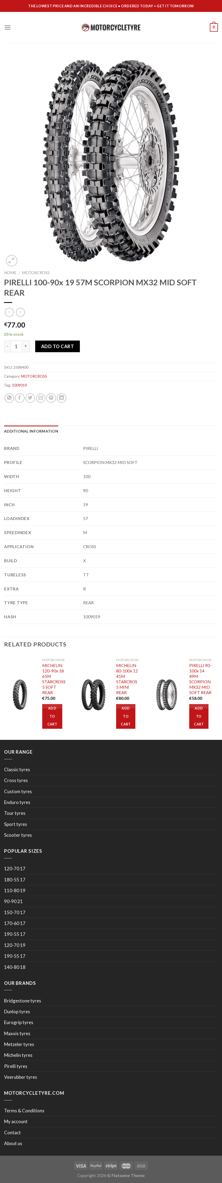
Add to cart (57, 346)
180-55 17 (14, 880)
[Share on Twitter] (30, 398)
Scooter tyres (18, 835)
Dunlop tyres (17, 1011)
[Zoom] (11, 260)
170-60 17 (14, 923)
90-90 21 (13, 901)
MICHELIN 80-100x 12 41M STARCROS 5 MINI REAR (127, 679)
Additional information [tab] (31, 431)
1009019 (19, 385)
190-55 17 (14, 934)
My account (16, 1121)
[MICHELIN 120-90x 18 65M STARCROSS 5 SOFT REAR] (20, 695)
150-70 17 (14, 912)
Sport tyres (15, 824)
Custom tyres (18, 791)
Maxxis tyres (17, 1033)
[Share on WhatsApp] (9, 398)
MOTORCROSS (36, 272)
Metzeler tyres (19, 1044)
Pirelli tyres (15, 1066)
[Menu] (7, 27)
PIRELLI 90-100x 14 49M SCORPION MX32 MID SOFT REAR (200, 679)
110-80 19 (14, 890)
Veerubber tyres (20, 1077)
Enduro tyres (17, 802)
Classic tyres (17, 769)
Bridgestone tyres (22, 1001)
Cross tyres (16, 780)
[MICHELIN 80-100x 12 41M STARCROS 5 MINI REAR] (93, 694)
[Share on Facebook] (19, 398)
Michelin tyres (18, 1055)
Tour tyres (14, 813)
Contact (12, 1132)
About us (13, 1143)
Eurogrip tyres (18, 1022)
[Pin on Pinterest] (51, 398)
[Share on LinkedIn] (61, 398)
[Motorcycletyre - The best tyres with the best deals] (111, 28)
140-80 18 (14, 967)
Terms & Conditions (24, 1110)
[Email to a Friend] (40, 398)
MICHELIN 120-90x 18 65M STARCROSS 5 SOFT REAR (54, 679)
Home (10, 272)
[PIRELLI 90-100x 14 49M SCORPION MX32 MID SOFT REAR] (166, 694)
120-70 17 (14, 868)
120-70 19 (14, 945)
